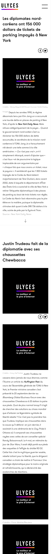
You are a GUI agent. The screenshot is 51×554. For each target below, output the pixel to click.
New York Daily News (28, 124)
